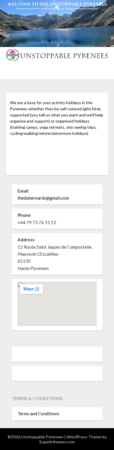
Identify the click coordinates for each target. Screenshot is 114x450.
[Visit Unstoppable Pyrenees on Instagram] (21, 354)
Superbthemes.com (57, 441)
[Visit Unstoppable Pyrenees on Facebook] (21, 374)
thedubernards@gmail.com (43, 197)
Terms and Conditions (38, 413)
